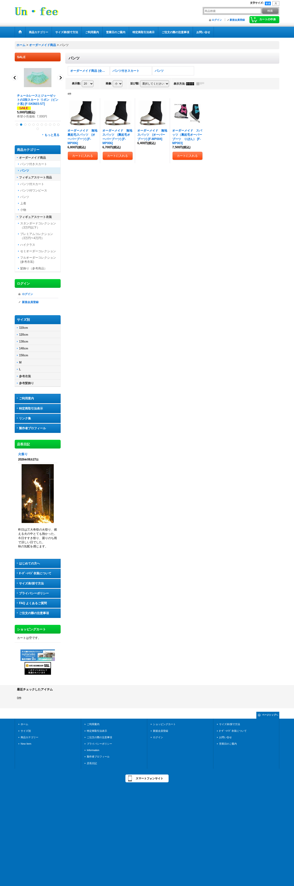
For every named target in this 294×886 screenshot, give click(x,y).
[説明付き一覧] (201, 83)
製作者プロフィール (32, 428)
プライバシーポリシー (34, 593)
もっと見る (52, 135)
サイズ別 (26, 730)
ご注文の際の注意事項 (34, 613)
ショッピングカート (164, 724)
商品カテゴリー (29, 737)
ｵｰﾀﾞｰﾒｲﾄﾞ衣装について (35, 573)
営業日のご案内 (228, 743)
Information (93, 750)
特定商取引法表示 (31, 408)
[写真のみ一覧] (191, 83)
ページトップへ (270, 715)
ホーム (24, 724)
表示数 (76, 83)
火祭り (23, 454)
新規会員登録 (237, 19)
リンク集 (25, 418)
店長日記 (92, 763)
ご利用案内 (26, 398)
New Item (26, 743)
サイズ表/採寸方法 (31, 583)
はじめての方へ (29, 563)
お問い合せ (225, 737)
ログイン (217, 19)
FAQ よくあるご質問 (33, 603)
